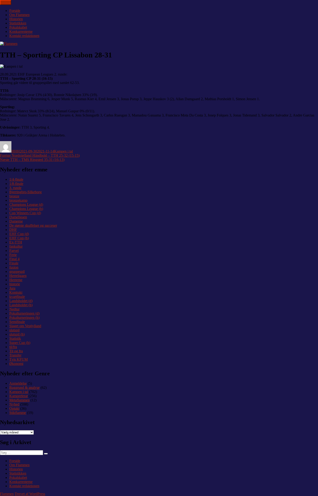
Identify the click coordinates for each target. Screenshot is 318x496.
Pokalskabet (18, 27)
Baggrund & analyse (24, 387)
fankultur (16, 246)
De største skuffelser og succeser (33, 225)
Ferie (13, 255)
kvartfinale (17, 297)
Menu (5, 2)
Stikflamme (17, 413)
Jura (12, 288)
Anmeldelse (18, 383)
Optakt (14, 408)
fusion (13, 267)
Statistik (15, 338)
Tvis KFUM (18, 359)
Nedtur (14, 309)
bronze (14, 196)
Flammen (7, 494)
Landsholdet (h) (21, 305)
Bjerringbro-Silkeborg (25, 192)
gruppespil (17, 271)
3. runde (15, 188)
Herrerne (15, 280)
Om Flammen (19, 15)
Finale (13, 263)
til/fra (13, 347)
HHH (15, 151)
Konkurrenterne (21, 31)
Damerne (16, 221)
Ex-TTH (15, 242)
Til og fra (16, 351)
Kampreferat (18, 396)
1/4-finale (16, 179)
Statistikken (17, 23)
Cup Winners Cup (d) (25, 213)
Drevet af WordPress (30, 494)
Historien (16, 19)
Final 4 (14, 259)
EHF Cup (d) (19, 234)
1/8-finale (16, 184)
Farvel (14, 251)
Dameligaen (18, 217)
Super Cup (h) (19, 343)
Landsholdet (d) (21, 301)
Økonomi (16, 364)
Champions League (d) (26, 204)
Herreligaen (18, 276)
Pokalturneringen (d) (24, 313)
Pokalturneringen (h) (24, 318)
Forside (14, 11)
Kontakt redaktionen (24, 36)
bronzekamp (18, 200)
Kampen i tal (63, 151)
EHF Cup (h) (19, 238)
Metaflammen (19, 400)
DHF (13, 230)
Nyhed (14, 404)
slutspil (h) (17, 334)
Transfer (15, 355)
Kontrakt (15, 292)
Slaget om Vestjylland (25, 326)
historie (14, 284)
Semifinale (17, 322)
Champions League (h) (26, 209)
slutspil (14, 330)
